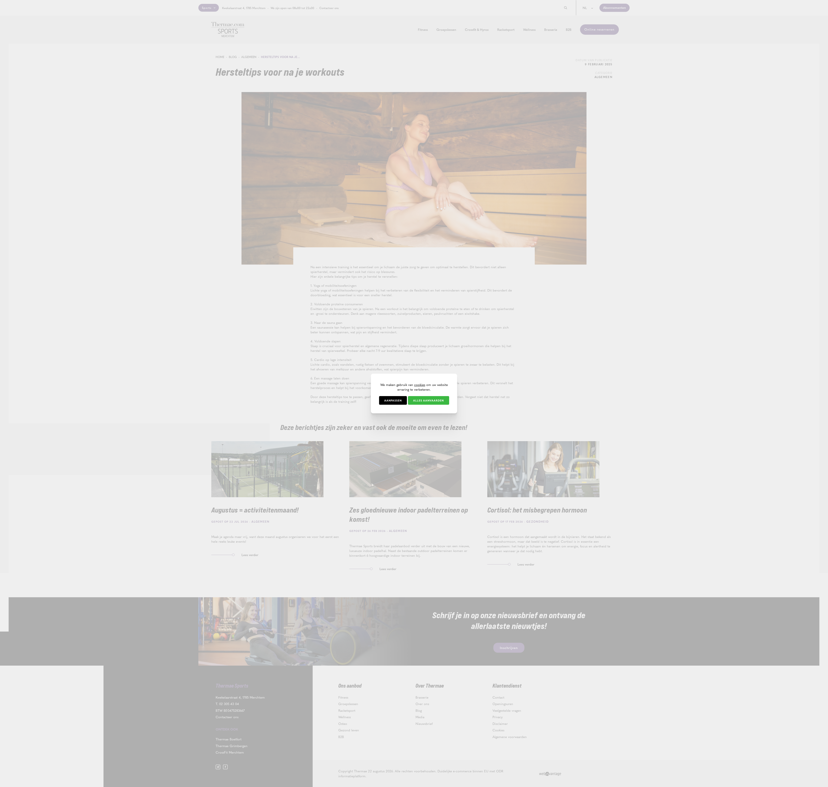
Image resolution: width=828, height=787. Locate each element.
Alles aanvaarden (428, 400)
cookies (419, 384)
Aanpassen (393, 400)
